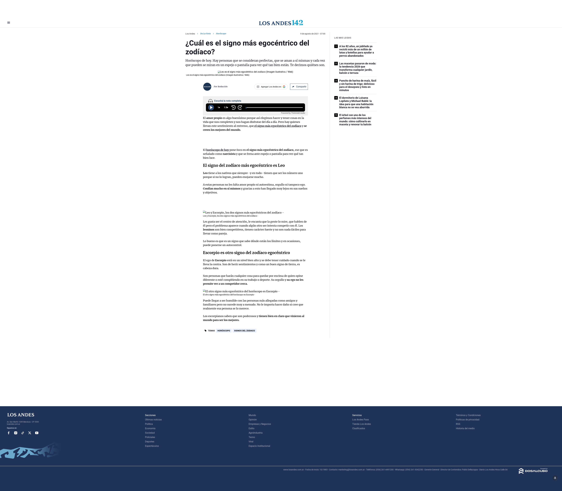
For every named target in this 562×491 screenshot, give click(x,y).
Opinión (253, 419)
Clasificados (358, 428)
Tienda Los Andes (361, 424)
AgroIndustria (256, 432)
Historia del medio (465, 428)
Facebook (8, 433)
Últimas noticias (153, 419)
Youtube (36, 433)
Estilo (251, 428)
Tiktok (22, 433)
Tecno (252, 437)
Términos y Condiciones (468, 415)
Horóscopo (223, 330)
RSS (458, 424)
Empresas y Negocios (260, 424)
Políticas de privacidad (467, 419)
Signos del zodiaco (244, 330)
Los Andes (190, 34)
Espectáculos (152, 446)
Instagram (15, 433)
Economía (150, 428)
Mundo (252, 415)
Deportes (149, 441)
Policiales (150, 437)
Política (149, 424)
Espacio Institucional (259, 446)
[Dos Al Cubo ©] (533, 473)
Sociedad (150, 432)
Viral (251, 441)
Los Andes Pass (360, 419)
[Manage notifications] (555, 478)
